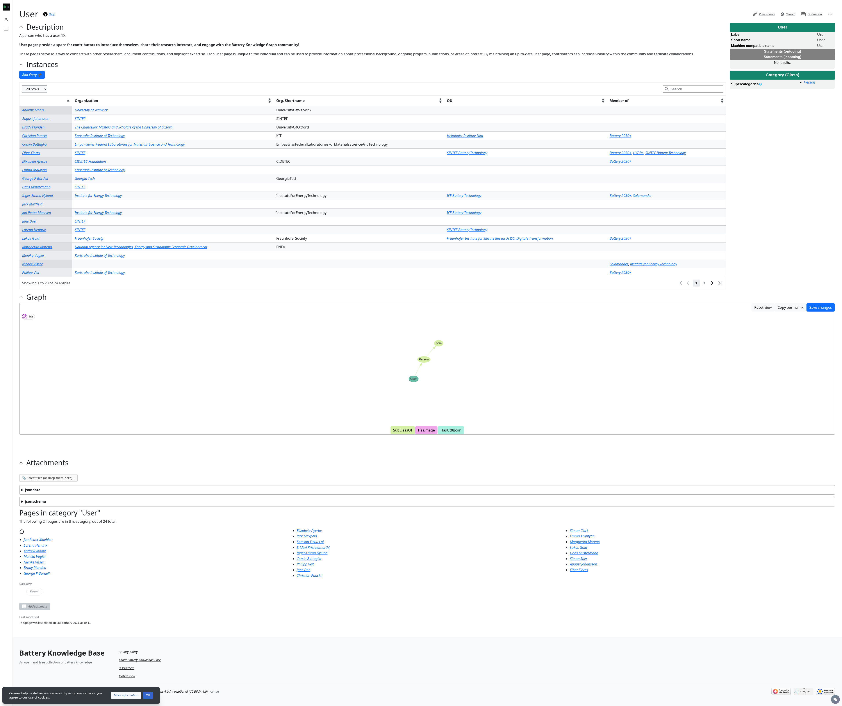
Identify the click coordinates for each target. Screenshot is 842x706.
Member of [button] (619, 100)
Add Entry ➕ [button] (32, 74)
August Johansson (35, 118)
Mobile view (127, 676)
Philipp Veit (30, 272)
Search (790, 14)
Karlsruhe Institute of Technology (100, 135)
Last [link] (719, 283)
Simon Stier (578, 558)
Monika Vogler (33, 255)
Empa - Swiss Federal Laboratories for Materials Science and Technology (130, 144)
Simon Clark (579, 530)
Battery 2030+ (620, 135)
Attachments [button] (47, 462)
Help (52, 14)
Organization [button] (86, 100)
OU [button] (449, 100)
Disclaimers (126, 668)
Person (809, 82)
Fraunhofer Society (89, 238)
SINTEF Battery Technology (467, 152)
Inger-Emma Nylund (37, 195)
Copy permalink (791, 307)
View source (767, 14)
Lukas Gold (30, 238)
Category (25, 584)
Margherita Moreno (37, 246)
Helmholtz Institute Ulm (465, 135)
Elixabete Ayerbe (34, 161)
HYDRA (638, 152)
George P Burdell (35, 178)
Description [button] (45, 27)
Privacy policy (128, 652)
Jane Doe (29, 221)
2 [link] (704, 283)
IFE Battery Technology (464, 195)
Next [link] (711, 283)
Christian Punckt (34, 135)
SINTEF (80, 118)
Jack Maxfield (32, 204)
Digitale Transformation (534, 238)
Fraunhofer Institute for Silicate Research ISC (481, 238)
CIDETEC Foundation (90, 161)
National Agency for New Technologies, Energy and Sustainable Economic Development (141, 246)
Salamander (642, 195)
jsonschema (35, 501)
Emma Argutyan (34, 170)
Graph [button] (36, 297)
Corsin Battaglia (34, 144)
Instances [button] (42, 64)
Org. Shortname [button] (290, 100)
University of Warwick (91, 110)
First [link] (680, 283)
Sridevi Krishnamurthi (313, 547)
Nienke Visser (32, 264)
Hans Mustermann (36, 187)
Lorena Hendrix (34, 229)
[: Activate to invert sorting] (46, 101)
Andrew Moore (33, 110)
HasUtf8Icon (451, 430)
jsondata (33, 489)
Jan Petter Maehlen (36, 212)
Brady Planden (33, 127)
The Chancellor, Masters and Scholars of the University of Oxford (123, 127)
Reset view (763, 307)
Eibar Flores (31, 152)
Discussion (815, 14)
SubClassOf (402, 430)
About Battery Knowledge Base (140, 660)
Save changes (820, 307)
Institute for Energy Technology (98, 195)
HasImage (426, 430)
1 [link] (696, 283)
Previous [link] (688, 283)
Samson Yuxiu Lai (310, 541)
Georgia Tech (85, 178)
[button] (34, 606)
